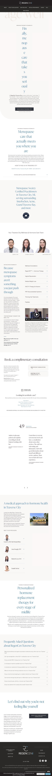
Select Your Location (13, 7)
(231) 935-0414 (36, 168)
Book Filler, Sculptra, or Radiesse (26, 402)
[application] (36, 314)
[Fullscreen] (46, 319)
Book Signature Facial (26, 406)
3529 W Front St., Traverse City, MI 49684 (22, 168)
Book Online (26, 10)
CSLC (47, 7)
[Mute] (44, 319)
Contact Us (41, 756)
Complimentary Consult (10, 750)
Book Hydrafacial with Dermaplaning (26, 405)
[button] (25, 175)
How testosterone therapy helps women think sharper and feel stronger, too (11, 343)
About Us (10, 756)
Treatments (41, 753)
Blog (41, 750)
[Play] (26, 319)
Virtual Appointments (34, 7)
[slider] (35, 319)
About (5, 7)
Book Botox (26, 400)
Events (42, 7)
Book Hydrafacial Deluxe (26, 403)
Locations (10, 753)
